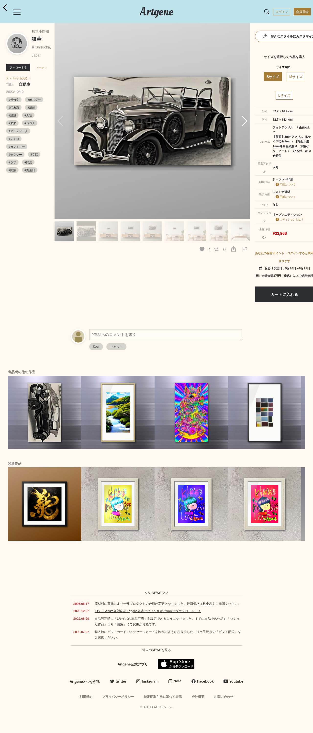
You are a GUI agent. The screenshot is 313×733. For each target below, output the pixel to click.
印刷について (287, 184)
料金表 (207, 603)
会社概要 (198, 696)
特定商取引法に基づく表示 (163, 696)
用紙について (287, 196)
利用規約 (86, 696)
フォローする (18, 67)
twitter (121, 681)
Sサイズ (273, 76)
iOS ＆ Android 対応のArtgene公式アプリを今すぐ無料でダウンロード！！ (148, 610)
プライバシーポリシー (118, 696)
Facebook (205, 681)
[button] (244, 121)
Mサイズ (295, 76)
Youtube (236, 681)
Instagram (150, 681)
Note (177, 680)
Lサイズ (284, 95)
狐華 (37, 38)
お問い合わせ (223, 696)
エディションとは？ (291, 219)
